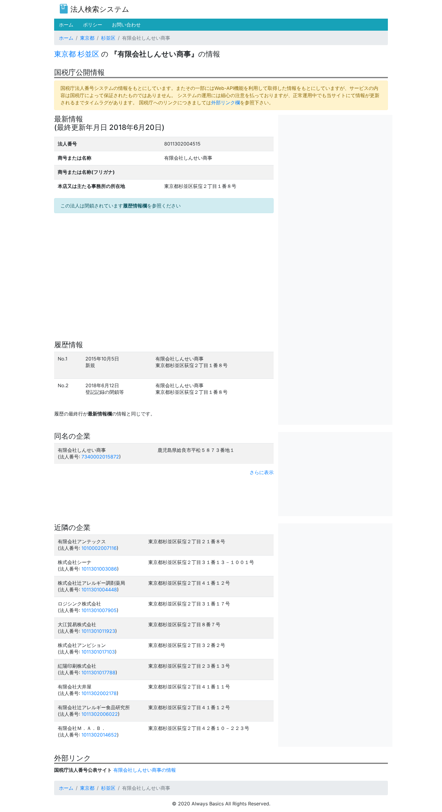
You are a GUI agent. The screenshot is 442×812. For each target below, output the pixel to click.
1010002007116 (99, 548)
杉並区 (108, 38)
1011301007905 (99, 610)
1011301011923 (98, 631)
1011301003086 (99, 569)
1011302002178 (99, 693)
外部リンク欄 (225, 103)
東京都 (87, 38)
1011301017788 (98, 673)
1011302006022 (99, 714)
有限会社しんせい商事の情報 (144, 770)
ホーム (66, 38)
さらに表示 (262, 472)
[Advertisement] (335, 157)
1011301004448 (99, 590)
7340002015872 (100, 457)
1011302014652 (99, 735)
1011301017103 (98, 652)
